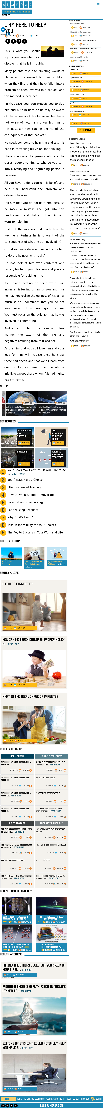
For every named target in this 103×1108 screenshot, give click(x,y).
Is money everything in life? (79, 57)
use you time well (76, 86)
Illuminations (76, 66)
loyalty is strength (76, 78)
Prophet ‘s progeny (51, 823)
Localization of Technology (25, 502)
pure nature (74, 69)
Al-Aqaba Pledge (43, 860)
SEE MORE (86, 130)
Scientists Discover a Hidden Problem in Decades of (50, 919)
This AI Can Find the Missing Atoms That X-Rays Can (16, 947)
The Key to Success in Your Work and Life (35, 532)
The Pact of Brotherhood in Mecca (51, 845)
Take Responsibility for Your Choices (32, 525)
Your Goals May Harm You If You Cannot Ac (37, 472)
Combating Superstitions (12, 860)
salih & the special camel (78, 111)
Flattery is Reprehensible (48, 793)
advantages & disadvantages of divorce (83, 49)
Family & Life (9, 572)
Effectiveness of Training (24, 487)
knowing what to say (77, 94)
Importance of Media (77, 24)
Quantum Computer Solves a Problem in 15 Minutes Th (15, 919)
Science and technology (16, 890)
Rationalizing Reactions (23, 510)
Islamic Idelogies (51, 756)
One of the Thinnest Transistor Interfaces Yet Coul (49, 947)
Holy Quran (17, 756)
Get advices (8, 421)
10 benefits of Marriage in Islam (80, 32)
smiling (72, 119)
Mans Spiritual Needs (45, 778)
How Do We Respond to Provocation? (33, 495)
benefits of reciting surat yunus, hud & (83, 40)
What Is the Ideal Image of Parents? (30, 696)
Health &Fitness (11, 954)
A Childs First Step (18, 583)
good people (74, 103)
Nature (4, 385)
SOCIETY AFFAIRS (10, 541)
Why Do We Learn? (20, 517)
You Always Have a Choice (25, 480)
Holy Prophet (17, 823)
